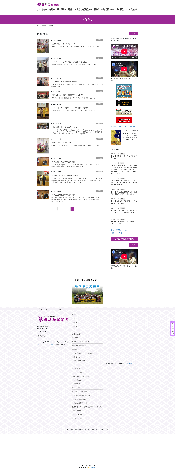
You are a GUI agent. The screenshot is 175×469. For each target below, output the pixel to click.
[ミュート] (133, 57)
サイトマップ (57, 309)
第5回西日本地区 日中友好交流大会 (66, 175)
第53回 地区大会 (77, 418)
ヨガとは (74, 364)
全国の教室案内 (76, 334)
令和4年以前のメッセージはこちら (82, 376)
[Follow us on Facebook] (39, 335)
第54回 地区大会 (77, 414)
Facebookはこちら (132, 363)
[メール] (43, 335)
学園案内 (74, 326)
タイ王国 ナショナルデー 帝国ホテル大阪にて (71, 108)
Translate (93, 467)
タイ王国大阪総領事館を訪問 (63, 162)
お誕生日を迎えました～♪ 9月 (63, 44)
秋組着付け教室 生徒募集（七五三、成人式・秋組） (87, 407)
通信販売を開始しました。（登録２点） (124, 126)
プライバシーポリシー (44, 309)
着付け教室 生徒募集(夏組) (80, 345)
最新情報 (100, 40)
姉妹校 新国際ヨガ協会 (78, 361)
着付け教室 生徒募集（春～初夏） (82, 395)
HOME (74, 318)
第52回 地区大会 (77, 387)
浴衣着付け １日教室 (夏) (79, 399)
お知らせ (74, 322)
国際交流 (122, 163)
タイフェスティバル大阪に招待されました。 (69, 62)
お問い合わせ (76, 357)
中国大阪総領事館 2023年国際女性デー (68, 95)
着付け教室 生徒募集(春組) (80, 403)
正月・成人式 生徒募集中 (80, 391)
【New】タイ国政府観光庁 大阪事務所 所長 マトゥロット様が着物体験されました (124, 212)
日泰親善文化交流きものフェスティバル (86, 353)
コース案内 (75, 338)
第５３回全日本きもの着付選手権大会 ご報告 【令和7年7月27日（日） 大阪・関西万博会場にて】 (124, 182)
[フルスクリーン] (136, 57)
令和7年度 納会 (76, 410)
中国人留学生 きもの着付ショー (65, 127)
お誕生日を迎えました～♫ (62, 142)
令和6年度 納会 (76, 380)
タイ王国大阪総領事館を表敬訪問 (65, 82)
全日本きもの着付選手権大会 (80, 341)
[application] (124, 51)
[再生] (113, 57)
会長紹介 (74, 330)
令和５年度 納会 (76, 384)
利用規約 (53, 344)
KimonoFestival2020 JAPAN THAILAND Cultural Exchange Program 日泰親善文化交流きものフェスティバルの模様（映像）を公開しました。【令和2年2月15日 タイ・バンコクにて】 (125, 169)
